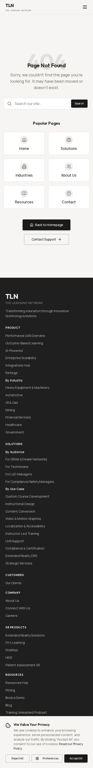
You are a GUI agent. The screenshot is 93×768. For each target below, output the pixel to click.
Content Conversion (20, 511)
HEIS (8, 657)
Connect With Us (17, 608)
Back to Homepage (49, 225)
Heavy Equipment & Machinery (27, 387)
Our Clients (13, 583)
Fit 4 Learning (15, 642)
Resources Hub (16, 683)
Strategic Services (18, 563)
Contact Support (44, 239)
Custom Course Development (27, 496)
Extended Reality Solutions (25, 635)
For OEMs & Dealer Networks (26, 459)
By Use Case (14, 489)
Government (14, 432)
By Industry (14, 380)
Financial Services (18, 417)
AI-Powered (14, 350)
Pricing (10, 690)
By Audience (14, 452)
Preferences (50, 758)
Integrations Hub (17, 365)
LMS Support (14, 541)
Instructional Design (20, 504)
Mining (10, 410)
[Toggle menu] (85, 7)
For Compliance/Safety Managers (29, 481)
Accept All (76, 758)
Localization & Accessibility (25, 526)
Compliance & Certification (24, 548)
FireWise (11, 650)
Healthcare (13, 425)
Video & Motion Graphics (23, 518)
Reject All (17, 758)
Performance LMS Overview (25, 335)
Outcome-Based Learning (24, 343)
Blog (8, 705)
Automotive (14, 395)
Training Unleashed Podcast (26, 712)
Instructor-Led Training (22, 533)
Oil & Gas (11, 402)
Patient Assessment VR (22, 665)
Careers (11, 615)
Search (79, 103)
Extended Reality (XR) (21, 556)
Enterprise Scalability (20, 358)
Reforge (11, 373)
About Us (12, 600)
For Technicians (16, 466)
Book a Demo (15, 697)
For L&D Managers (18, 474)
